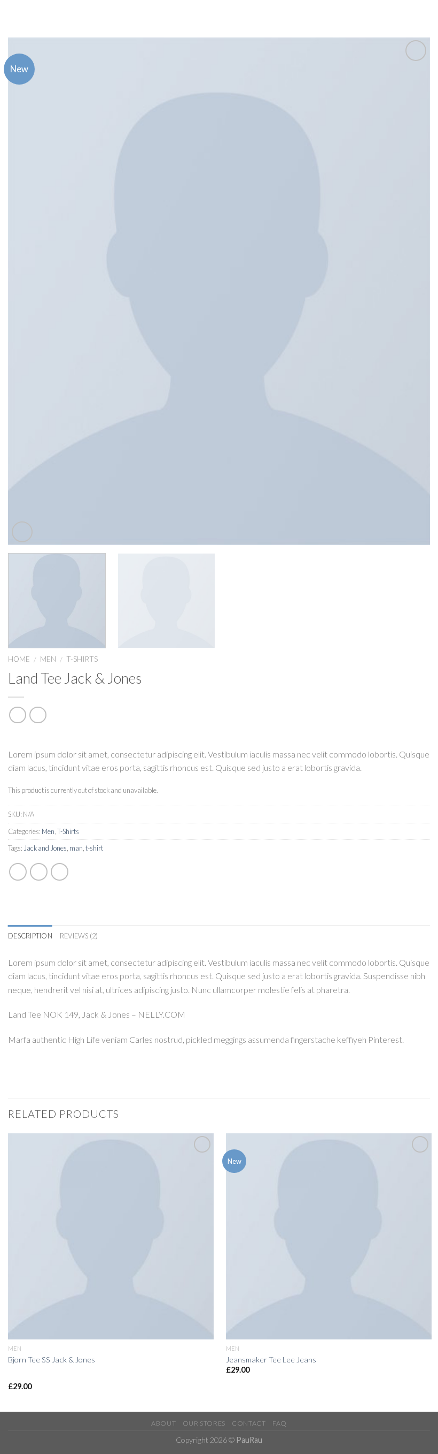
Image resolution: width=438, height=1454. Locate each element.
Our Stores (204, 1423)
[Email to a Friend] (59, 872)
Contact (248, 1423)
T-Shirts (82, 659)
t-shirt (94, 848)
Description (30, 936)
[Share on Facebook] (18, 872)
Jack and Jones (45, 848)
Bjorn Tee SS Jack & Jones (51, 1359)
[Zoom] (22, 531)
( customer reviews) (46, 737)
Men (48, 659)
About (163, 1423)
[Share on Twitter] (39, 872)
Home (19, 659)
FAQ (279, 1423)
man (76, 848)
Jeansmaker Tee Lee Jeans (271, 1359)
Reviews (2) (79, 936)
